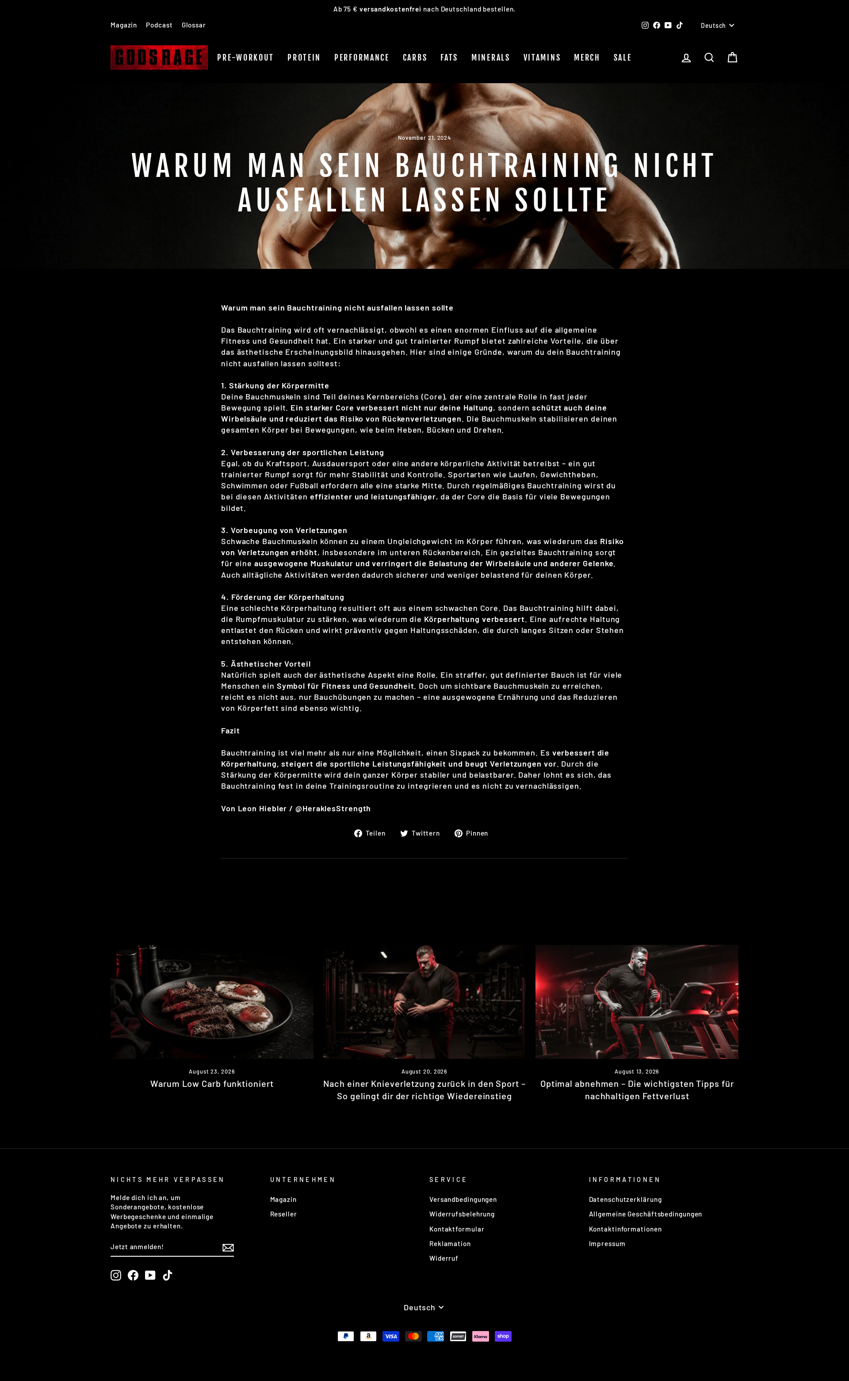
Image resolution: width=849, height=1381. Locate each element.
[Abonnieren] (228, 1247)
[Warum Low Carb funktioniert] (212, 1002)
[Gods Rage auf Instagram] (116, 1275)
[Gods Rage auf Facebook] (133, 1275)
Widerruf (444, 1258)
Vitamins (542, 57)
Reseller (283, 1214)
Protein (304, 57)
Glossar (194, 25)
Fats (449, 57)
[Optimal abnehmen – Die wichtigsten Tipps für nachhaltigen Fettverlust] (636, 1002)
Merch (587, 57)
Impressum (607, 1243)
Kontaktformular (457, 1229)
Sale (623, 57)
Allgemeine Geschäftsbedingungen (646, 1214)
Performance (362, 57)
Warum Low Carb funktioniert (211, 1083)
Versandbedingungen (463, 1199)
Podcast (159, 25)
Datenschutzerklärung (625, 1199)
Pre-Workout (245, 57)
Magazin (124, 25)
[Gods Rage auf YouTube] (150, 1275)
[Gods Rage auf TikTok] (167, 1275)
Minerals (490, 57)
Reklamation (450, 1243)
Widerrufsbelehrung (462, 1214)
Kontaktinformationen (625, 1229)
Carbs (415, 57)
